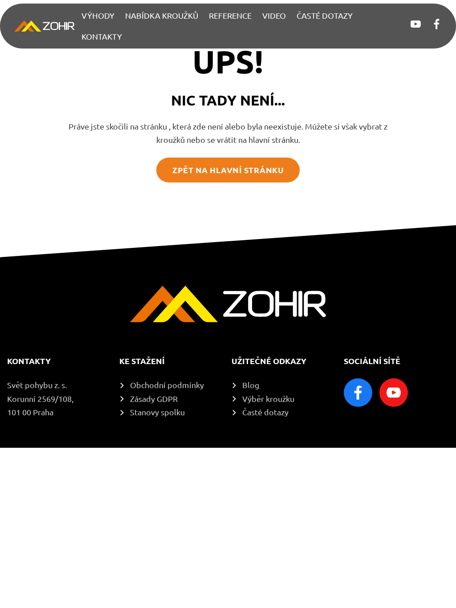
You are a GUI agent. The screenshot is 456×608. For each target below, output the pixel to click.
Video (274, 15)
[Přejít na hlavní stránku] (44, 26)
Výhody (97, 15)
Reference (230, 15)
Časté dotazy (325, 15)
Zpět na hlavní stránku (228, 170)
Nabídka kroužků (161, 15)
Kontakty (101, 36)
